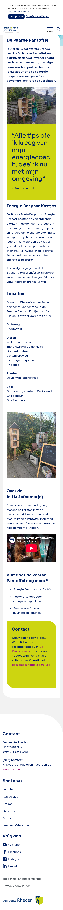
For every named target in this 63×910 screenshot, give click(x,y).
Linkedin (13, 866)
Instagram (15, 859)
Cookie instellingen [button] (37, 16)
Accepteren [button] (16, 16)
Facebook (14, 852)
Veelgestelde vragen (17, 825)
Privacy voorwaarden (17, 886)
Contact (8, 818)
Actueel (8, 804)
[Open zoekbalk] (58, 29)
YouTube (14, 844)
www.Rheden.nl (13, 769)
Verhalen (8, 789)
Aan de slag (10, 796)
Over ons (9, 811)
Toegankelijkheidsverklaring (22, 879)
